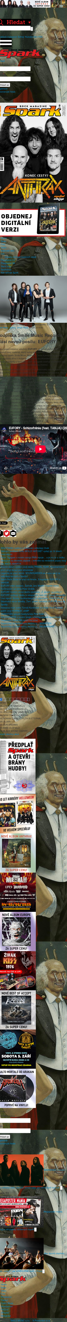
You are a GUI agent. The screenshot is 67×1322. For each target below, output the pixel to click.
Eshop (21, 36)
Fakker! (4, 1300)
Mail (36, 36)
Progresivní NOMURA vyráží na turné (19, 620)
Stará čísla (6, 266)
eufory (13, 327)
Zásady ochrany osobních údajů (20, 256)
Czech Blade (7, 1303)
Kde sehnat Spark (9, 272)
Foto (3, 244)
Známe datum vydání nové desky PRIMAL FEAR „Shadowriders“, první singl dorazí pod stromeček (33, 568)
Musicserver (7, 1306)
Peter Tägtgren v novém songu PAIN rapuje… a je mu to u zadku (33, 557)
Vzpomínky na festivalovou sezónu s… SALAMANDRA (27, 626)
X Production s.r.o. (42, 1320)
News (3, 241)
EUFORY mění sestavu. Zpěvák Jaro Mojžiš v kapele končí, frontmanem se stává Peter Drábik (30, 587)
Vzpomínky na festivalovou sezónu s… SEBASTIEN (26, 623)
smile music (23, 327)
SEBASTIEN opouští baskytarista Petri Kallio (22, 613)
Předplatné (6, 1296)
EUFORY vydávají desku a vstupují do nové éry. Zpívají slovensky (33, 595)
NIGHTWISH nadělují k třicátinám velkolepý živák (25, 548)
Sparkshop (6, 269)
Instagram (12, 36)
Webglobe (6, 1315)
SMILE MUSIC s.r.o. (20, 1320)
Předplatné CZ (8, 260)
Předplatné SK (8, 263)
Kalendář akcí (7, 250)
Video (3, 247)
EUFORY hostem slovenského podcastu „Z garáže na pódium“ (31, 591)
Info (3, 253)
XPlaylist (5, 1312)
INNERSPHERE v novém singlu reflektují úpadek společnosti (30, 617)
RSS (40, 36)
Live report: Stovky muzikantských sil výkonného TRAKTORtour (32, 598)
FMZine (4, 1309)
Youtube (29, 36)
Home (4, 238)
